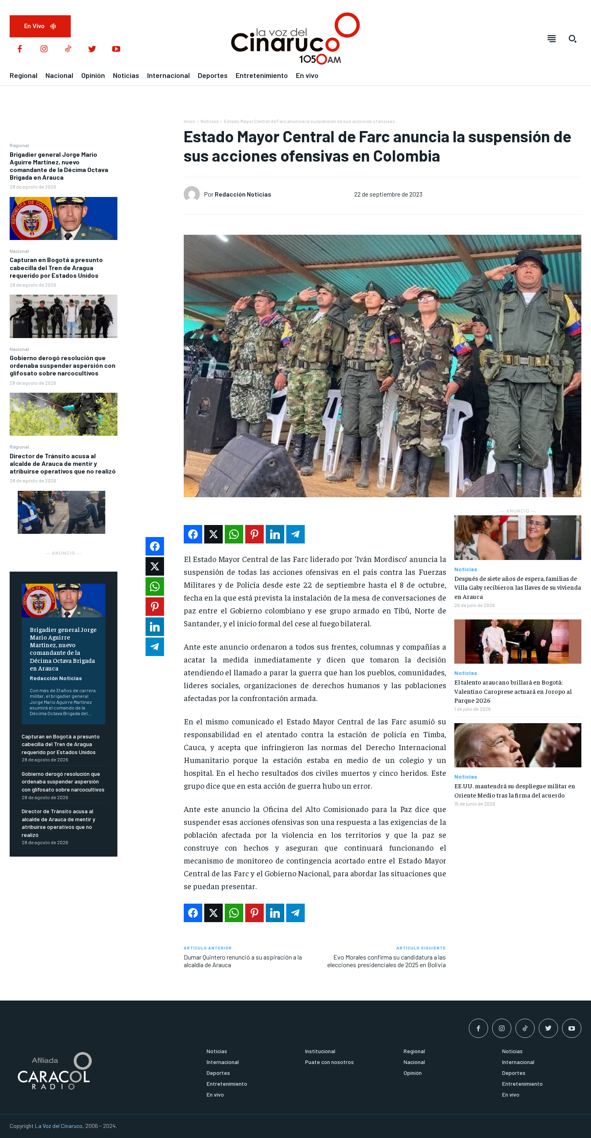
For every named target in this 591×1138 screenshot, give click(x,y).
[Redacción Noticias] (194, 194)
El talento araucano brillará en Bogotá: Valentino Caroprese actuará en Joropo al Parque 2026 (513, 691)
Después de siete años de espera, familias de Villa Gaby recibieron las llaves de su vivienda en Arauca (517, 587)
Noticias (210, 121)
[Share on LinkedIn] (275, 534)
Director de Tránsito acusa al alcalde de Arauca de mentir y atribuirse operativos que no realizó (63, 463)
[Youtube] (116, 49)
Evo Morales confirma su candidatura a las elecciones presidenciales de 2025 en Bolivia (386, 960)
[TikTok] (68, 49)
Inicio (189, 121)
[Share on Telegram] (295, 534)
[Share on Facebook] (193, 534)
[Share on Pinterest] (254, 534)
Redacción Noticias (56, 678)
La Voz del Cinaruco (58, 1125)
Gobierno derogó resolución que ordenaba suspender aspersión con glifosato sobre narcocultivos (62, 365)
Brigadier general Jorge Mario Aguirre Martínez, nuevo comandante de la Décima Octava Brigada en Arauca (59, 165)
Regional (19, 145)
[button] (572, 38)
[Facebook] (20, 49)
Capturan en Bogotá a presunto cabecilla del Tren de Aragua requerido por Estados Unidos (56, 267)
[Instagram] (44, 49)
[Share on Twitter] (213, 534)
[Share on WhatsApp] (234, 534)
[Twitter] (92, 49)
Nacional (19, 251)
